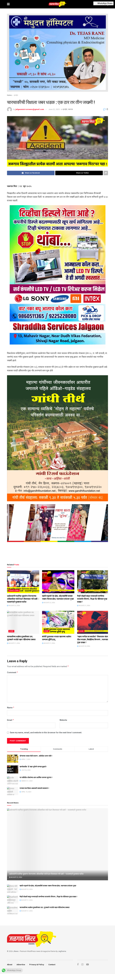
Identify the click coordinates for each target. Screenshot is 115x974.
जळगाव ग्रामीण (14, 590)
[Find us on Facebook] (78, 964)
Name (10, 707)
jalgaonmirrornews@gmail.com (29, 109)
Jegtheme (62, 951)
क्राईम (16, 95)
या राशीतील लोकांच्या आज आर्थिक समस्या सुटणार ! (36, 777)
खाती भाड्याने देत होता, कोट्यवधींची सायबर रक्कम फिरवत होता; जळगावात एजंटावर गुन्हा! (48, 886)
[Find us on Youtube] (87, 964)
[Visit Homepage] (57, 4)
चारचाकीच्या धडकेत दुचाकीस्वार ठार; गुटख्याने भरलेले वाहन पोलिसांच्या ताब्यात (44, 907)
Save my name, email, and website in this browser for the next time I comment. (46, 732)
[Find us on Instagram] (82, 964)
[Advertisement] (57, 553)
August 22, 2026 (14, 605)
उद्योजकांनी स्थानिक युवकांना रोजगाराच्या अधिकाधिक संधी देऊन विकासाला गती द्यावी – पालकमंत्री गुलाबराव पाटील (23, 599)
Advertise (21, 964)
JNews (16, 951)
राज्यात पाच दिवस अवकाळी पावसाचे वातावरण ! (34, 788)
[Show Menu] (8, 4)
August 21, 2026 (84, 605)
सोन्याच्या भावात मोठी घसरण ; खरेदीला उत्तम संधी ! (36, 756)
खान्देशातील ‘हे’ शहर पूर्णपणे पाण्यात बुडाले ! (33, 767)
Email (10, 720)
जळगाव (70, 109)
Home (9, 95)
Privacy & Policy (36, 964)
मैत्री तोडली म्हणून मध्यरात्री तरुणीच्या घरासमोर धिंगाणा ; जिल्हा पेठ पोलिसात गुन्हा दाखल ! (92, 599)
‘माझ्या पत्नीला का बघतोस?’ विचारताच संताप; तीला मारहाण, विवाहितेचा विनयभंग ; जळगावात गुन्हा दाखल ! (93, 639)
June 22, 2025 (54, 109)
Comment (12, 672)
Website (63, 720)
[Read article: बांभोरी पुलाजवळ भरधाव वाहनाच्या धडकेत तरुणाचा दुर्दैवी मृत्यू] (58, 622)
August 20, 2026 (84, 646)
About (9, 964)
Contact (51, 964)
